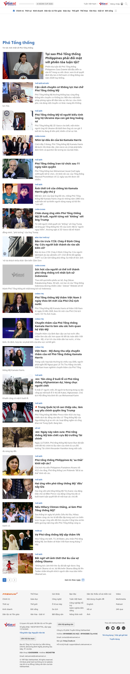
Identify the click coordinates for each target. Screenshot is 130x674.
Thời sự (28, 11)
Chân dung (40, 136)
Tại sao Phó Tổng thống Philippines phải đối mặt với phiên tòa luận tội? (63, 58)
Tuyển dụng (115, 639)
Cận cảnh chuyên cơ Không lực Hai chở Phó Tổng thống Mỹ (59, 88)
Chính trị (20, 11)
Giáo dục (67, 11)
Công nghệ (56, 599)
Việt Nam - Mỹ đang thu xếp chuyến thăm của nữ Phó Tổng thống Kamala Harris (58, 354)
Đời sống (109, 11)
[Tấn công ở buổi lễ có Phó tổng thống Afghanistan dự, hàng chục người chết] (18, 384)
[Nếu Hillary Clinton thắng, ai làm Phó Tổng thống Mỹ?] (18, 512)
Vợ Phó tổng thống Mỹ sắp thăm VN (57, 534)
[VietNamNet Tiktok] (118, 629)
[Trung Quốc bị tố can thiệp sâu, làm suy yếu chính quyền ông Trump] (18, 412)
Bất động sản (57, 614)
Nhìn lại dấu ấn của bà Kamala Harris (58, 140)
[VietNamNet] (14, 11)
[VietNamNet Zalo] (123, 629)
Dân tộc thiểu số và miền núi (99, 594)
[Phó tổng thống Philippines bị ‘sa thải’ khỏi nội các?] (18, 465)
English (90, 604)
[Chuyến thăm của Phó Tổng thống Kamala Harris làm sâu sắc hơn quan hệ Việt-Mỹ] (18, 328)
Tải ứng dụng (107, 635)
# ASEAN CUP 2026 (45, 4)
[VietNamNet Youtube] (113, 629)
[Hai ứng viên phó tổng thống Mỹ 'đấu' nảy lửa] (18, 489)
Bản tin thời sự (42, 237)
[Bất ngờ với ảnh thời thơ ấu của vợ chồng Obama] (18, 563)
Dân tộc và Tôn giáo (53, 11)
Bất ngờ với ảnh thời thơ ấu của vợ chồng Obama (57, 559)
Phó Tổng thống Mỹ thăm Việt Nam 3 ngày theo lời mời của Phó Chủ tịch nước (58, 301)
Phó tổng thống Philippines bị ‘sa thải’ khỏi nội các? (59, 461)
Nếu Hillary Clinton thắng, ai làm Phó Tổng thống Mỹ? (58, 508)
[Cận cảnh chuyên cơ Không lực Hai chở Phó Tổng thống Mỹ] (18, 92)
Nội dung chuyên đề (95, 599)
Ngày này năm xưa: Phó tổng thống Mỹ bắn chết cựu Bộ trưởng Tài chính (58, 435)
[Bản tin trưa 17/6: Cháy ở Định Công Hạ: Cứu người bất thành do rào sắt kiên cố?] (18, 246)
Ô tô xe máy (57, 604)
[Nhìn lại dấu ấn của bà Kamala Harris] (18, 145)
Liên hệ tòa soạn (28, 638)
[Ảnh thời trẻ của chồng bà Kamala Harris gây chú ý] (18, 194)
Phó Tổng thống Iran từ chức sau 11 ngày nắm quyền (57, 165)
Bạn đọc (72, 594)
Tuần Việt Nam (90, 4)
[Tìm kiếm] (126, 3)
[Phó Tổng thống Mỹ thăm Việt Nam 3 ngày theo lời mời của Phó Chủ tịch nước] (18, 303)
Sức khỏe (56, 594)
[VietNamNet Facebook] (107, 629)
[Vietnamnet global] (103, 4)
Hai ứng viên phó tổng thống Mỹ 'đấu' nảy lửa (59, 485)
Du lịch (55, 609)
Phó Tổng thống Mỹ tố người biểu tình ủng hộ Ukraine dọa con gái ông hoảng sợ (59, 118)
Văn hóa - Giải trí (96, 11)
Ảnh (88, 614)
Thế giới (75, 11)
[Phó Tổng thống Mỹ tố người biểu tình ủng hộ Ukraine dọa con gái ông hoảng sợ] (18, 120)
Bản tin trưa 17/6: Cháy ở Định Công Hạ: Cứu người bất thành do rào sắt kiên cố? (57, 245)
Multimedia (121, 599)
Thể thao (84, 11)
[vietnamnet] (10, 6)
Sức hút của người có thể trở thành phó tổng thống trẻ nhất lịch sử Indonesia (57, 273)
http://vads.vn (69, 641)
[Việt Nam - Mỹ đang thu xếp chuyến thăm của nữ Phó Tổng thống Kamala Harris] (18, 356)
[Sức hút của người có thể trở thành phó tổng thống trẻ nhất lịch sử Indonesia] (18, 275)
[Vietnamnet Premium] (10, 595)
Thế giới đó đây (42, 83)
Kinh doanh (38, 11)
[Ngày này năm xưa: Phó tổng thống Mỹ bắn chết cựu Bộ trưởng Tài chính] (18, 437)
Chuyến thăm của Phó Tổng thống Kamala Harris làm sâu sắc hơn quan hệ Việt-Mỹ (58, 326)
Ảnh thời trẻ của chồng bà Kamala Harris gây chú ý (56, 190)
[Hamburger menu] (115, 10)
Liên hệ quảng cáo (65, 624)
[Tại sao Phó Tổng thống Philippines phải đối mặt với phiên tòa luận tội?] (23, 65)
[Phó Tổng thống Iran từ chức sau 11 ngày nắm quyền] (18, 169)
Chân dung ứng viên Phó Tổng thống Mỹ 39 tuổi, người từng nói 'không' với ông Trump (59, 216)
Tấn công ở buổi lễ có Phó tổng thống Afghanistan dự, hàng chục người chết (57, 382)
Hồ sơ (37, 428)
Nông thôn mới (75, 614)
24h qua (119, 609)
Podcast (119, 604)
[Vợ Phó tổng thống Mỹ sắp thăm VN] (18, 540)
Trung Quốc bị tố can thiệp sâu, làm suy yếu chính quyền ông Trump (59, 408)
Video (118, 594)
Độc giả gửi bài (121, 635)
